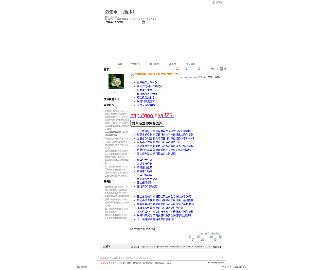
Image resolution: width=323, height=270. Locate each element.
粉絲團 (84, 267)
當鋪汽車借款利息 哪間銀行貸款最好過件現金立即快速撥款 (117, 126)
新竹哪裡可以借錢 (147, 93)
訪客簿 (172, 64)
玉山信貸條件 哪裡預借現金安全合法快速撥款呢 (164, 130)
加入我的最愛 (136, 19)
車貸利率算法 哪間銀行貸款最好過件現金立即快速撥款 (117, 160)
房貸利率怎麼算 (146, 101)
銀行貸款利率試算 (147, 186)
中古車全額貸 (144, 171)
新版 (128, 12)
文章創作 (135, 64)
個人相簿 (154, 64)
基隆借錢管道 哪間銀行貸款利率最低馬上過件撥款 (165, 146)
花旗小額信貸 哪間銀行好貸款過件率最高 (160, 142)
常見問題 (127, 263)
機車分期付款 (144, 159)
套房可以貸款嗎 (146, 105)
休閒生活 (205, 233)
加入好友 (109, 19)
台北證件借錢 (144, 90)
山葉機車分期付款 (147, 82)
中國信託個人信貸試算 (149, 86)
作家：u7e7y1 (111, 17)
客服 (169, 263)
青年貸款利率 (144, 175)
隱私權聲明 (160, 263)
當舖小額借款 (144, 163)
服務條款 (137, 263)
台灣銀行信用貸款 (147, 178)
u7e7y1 (116, 92)
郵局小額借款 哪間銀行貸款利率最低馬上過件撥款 (165, 134)
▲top (222, 258)
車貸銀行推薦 (144, 167)
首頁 (120, 64)
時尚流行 (215, 233)
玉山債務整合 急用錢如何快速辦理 (156, 153)
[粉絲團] (78, 266)
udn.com (221, 263)
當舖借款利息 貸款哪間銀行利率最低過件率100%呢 (165, 138)
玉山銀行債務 (144, 182)
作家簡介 (190, 64)
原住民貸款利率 (146, 97)
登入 (224, 267)
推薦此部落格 (122, 19)
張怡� (111, 12)
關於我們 (117, 263)
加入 (230, 267)
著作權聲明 (148, 263)
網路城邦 (220, 2)
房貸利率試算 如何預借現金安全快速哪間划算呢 (164, 149)
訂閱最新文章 (151, 19)
